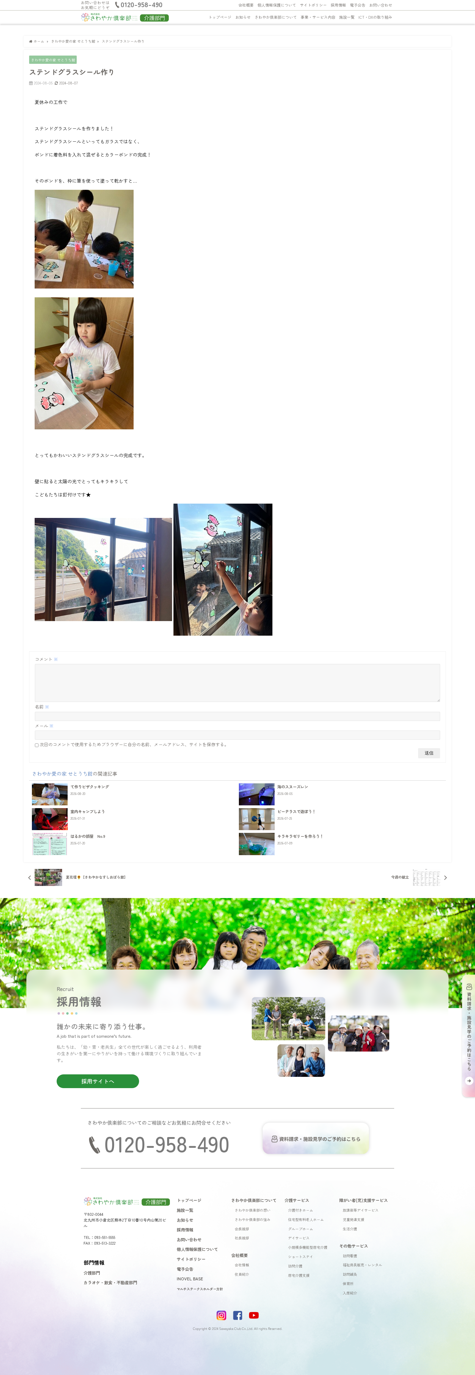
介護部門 (92, 1273)
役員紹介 (242, 1274)
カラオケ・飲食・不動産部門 (110, 1282)
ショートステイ (300, 1256)
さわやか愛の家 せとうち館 (53, 59)
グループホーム (300, 1228)
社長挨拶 (242, 1237)
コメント (46, 659)
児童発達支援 (353, 1219)
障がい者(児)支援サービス (363, 1200)
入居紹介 (350, 1293)
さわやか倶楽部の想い (252, 1210)
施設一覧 (347, 17)
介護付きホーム (300, 1210)
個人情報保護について (277, 5)
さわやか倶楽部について (276, 17)
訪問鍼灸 (350, 1274)
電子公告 (357, 5)
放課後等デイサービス (361, 1210)
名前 (42, 706)
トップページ (219, 17)
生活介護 (350, 1228)
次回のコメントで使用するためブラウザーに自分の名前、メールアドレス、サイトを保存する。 (134, 744)
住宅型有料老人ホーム (306, 1219)
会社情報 (242, 1264)
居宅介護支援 (299, 1275)
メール (44, 725)
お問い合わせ (380, 5)
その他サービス (353, 1246)
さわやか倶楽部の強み (252, 1219)
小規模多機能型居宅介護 (307, 1247)
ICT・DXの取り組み (375, 17)
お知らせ (243, 17)
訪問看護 (350, 1255)
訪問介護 (295, 1266)
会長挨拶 (242, 1228)
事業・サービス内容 (318, 17)
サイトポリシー (313, 5)
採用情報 (338, 5)
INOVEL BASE (190, 1278)
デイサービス (299, 1237)
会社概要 (246, 5)
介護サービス (297, 1200)
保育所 (348, 1283)
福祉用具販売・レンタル (362, 1264)
